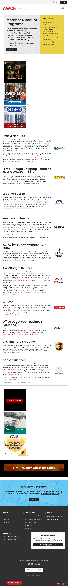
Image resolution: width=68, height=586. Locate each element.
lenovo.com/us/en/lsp (9, 314)
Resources (7, 533)
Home (22, 560)
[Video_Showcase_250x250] (16, 400)
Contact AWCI (35, 160)
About (5, 513)
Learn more (35, 181)
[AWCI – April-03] (16, 423)
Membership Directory (31, 522)
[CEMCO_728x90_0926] (34, 469)
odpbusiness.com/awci (10, 334)
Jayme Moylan (7, 208)
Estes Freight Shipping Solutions (50, 22)
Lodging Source (48, 25)
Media (49, 513)
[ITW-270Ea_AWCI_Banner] (16, 72)
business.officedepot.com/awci (26, 332)
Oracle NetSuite (48, 19)
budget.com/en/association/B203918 (24, 292)
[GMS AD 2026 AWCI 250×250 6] (16, 445)
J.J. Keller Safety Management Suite (49, 30)
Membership (30, 513)
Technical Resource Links (10, 539)
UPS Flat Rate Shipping (50, 42)
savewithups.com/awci (9, 351)
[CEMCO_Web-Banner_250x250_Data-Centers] (16, 117)
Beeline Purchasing (49, 27)
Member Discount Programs (33, 519)
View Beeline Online (8, 234)
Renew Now (28, 525)
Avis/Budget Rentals (49, 33)
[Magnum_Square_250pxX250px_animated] (16, 94)
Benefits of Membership (32, 516)
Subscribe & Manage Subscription (52, 520)
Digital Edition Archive (53, 516)
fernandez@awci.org (50, 493)
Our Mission (6, 516)
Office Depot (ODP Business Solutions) (52, 39)
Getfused (37, 575)
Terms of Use (35, 560)
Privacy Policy (44, 560)
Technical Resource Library (11, 536)
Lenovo (45, 36)
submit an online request (24, 208)
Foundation (6, 522)
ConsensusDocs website (15, 377)
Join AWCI (28, 528)
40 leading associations (13, 369)
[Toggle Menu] (62, 8)
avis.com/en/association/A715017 (18, 281)
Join (57, 2)
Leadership (6, 519)
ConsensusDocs (48, 44)
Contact (27, 560)
